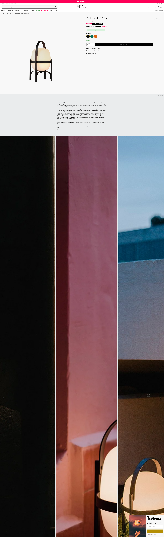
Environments (53, 10)
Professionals (14, 3)
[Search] (55, 7)
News (156, 10)
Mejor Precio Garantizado (93, 50)
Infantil (32, 10)
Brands (161, 10)
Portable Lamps (9, 13)
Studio (3, 3)
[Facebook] (162, 4)
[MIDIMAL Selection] (82, 6)
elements (8, 3)
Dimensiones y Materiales (64, 130)
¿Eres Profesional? (91, 53)
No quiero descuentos (152, 534)
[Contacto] (156, 7)
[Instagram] (158, 4)
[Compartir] (159, 53)
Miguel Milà (94, 21)
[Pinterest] (160, 4)
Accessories (19, 10)
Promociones (44, 10)
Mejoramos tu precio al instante (96, 30)
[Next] (160, 398)
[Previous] (3, 398)
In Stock (38, 10)
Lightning (11, 10)
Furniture (3, 10)
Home (2, 13)
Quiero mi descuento (155, 531)
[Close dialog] (163, 516)
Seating (26, 10)
